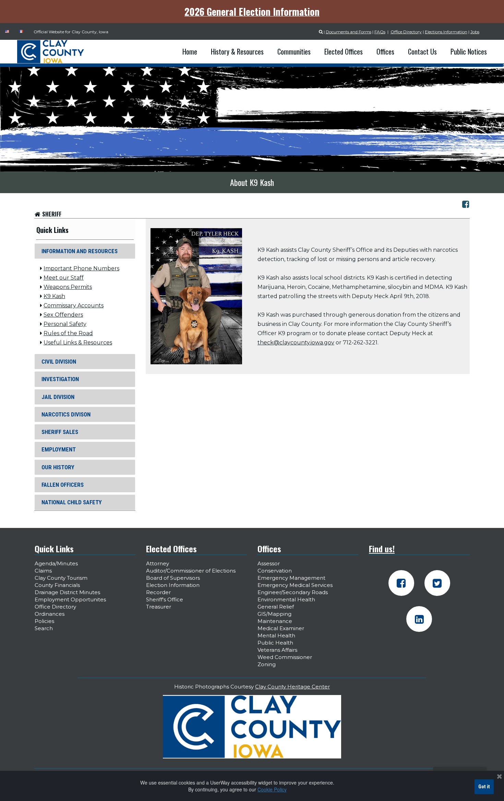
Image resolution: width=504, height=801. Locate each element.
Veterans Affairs (277, 650)
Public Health (275, 642)
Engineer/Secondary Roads (292, 592)
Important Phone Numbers (81, 268)
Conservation (274, 570)
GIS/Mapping (274, 614)
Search (44, 628)
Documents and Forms (348, 31)
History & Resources (237, 51)
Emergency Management (291, 578)
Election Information (173, 585)
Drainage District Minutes (67, 592)
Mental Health (276, 635)
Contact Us (422, 51)
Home (189, 51)
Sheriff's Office (164, 599)
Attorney (157, 563)
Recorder (158, 592)
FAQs (379, 31)
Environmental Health (286, 599)
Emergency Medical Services (295, 585)
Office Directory (406, 31)
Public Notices (469, 51)
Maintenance (274, 621)
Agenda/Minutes (56, 563)
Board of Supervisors (173, 578)
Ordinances (49, 614)
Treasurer (158, 606)
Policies (44, 621)
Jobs (474, 31)
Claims (43, 570)
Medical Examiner (280, 628)
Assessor (268, 563)
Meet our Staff (64, 277)
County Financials (57, 585)
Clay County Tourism (61, 578)
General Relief (275, 606)
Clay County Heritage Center (292, 686)
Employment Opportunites (70, 599)
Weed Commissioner (284, 657)
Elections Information (446, 31)
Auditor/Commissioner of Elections (191, 570)
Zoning (266, 664)
